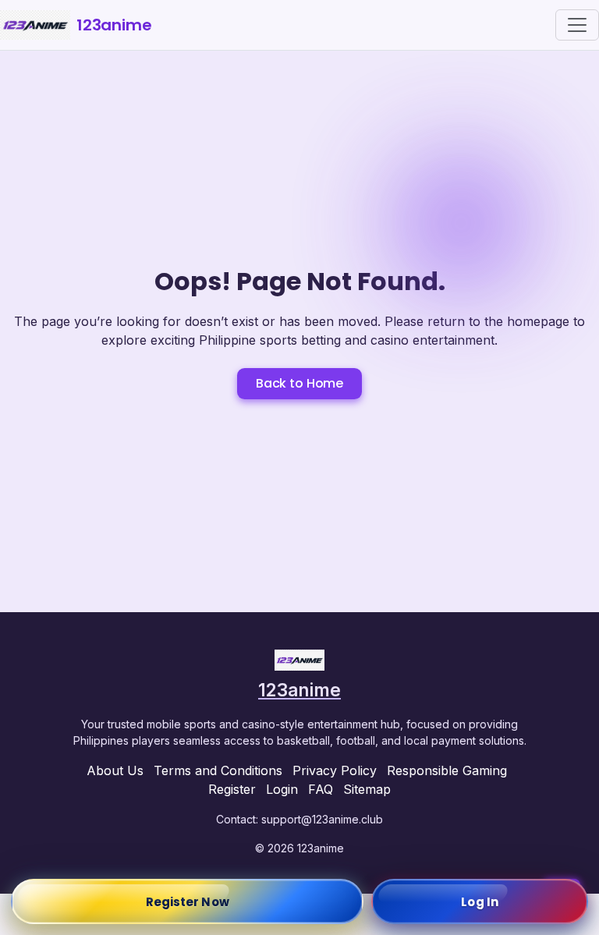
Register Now (187, 902)
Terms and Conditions (218, 770)
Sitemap (367, 789)
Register (232, 789)
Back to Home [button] (299, 383)
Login (282, 789)
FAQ (320, 789)
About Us (115, 770)
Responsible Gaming (447, 770)
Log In (479, 902)
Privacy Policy (334, 770)
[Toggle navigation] (577, 25)
